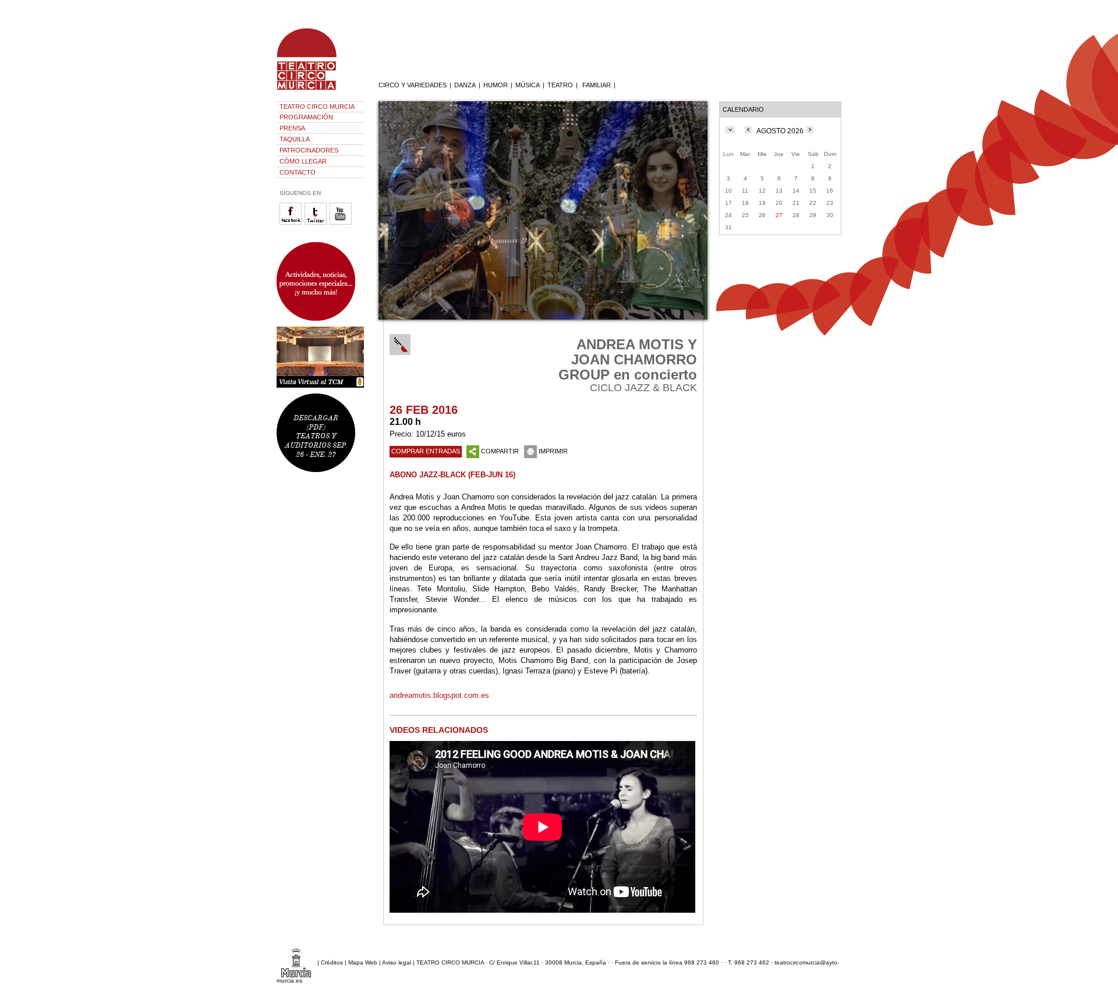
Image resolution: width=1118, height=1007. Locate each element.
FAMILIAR (596, 84)
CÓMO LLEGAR (303, 161)
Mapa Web (362, 962)
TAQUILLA (295, 139)
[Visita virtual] (320, 357)
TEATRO (560, 84)
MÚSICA (527, 84)
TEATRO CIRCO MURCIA (317, 106)
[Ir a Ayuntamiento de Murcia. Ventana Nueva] (296, 962)
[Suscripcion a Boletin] (320, 281)
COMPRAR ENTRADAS (425, 451)
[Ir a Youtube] (342, 222)
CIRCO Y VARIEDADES (412, 84)
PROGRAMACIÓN (306, 117)
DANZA (465, 84)
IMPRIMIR (553, 451)
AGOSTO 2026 (780, 131)
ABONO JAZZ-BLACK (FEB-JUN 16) (452, 474)
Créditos (332, 962)
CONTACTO (298, 172)
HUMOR (495, 84)
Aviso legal (396, 962)
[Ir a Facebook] (292, 222)
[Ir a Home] (314, 90)
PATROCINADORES (309, 150)
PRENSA (292, 128)
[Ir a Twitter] (317, 222)
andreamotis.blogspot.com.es (439, 695)
